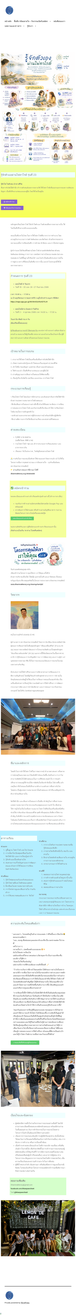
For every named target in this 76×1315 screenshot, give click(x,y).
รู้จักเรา (30, 26)
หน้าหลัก (8, 21)
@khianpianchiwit (21, 1192)
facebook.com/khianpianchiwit (22, 1188)
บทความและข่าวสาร (13, 26)
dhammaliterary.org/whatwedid (23, 474)
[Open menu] (50, 21)
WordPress (25, 1303)
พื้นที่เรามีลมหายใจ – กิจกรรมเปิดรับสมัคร (31, 21)
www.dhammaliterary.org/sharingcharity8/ (27, 584)
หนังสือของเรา (59, 21)
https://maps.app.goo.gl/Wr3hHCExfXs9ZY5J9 (29, 302)
